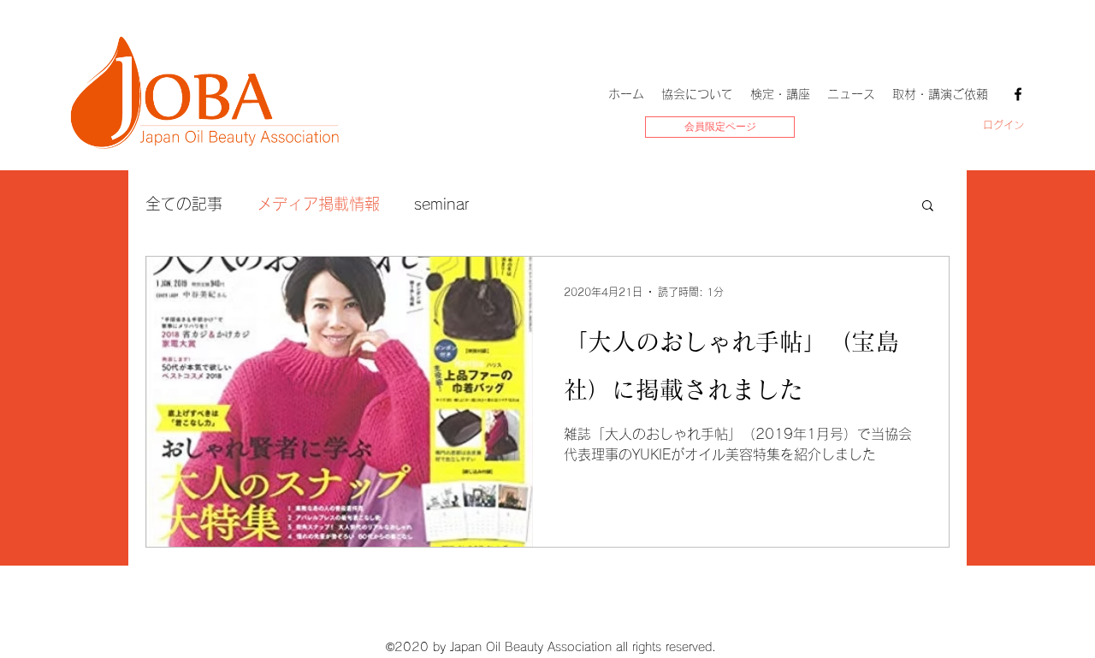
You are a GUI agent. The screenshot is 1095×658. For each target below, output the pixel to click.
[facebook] (1018, 94)
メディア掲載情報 (318, 203)
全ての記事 (183, 203)
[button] (928, 207)
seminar (442, 203)
